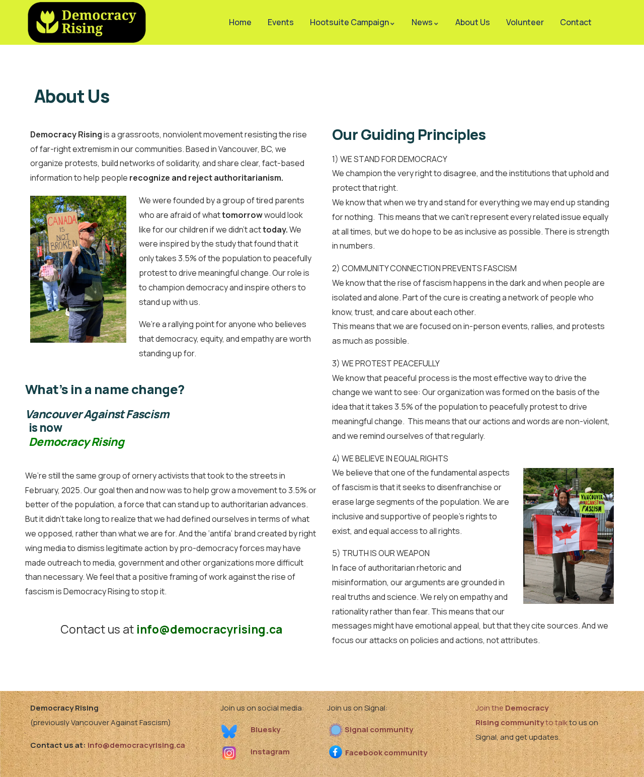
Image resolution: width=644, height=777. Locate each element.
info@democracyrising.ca (209, 629)
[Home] (87, 22)
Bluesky (265, 729)
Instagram (270, 751)
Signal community (379, 729)
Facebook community (386, 752)
